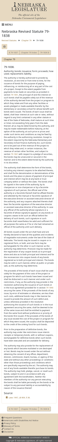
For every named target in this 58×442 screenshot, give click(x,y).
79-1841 (14, 94)
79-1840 (49, 287)
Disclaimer (9, 431)
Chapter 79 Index (29, 52)
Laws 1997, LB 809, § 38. (19, 397)
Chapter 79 (26, 40)
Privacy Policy (9, 423)
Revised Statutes (9, 40)
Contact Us (9, 429)
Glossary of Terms (11, 426)
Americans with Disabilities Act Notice (21, 420)
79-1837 (14, 53)
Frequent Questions (13, 417)
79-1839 (44, 53)
